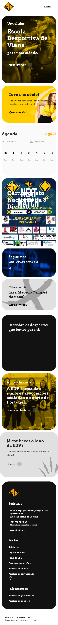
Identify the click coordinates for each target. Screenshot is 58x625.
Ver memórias (17, 64)
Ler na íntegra (18, 304)
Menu (48, 6)
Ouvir (11, 464)
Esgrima (39, 141)
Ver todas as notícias (21, 219)
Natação (11, 141)
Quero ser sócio (18, 112)
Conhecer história (19, 410)
